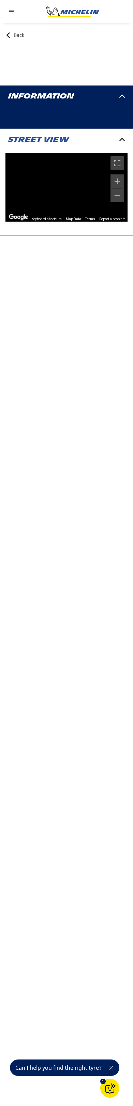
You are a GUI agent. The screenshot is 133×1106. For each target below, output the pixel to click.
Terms (90, 219)
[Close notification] (111, 1068)
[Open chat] (109, 1088)
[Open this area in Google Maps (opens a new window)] (18, 217)
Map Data (73, 219)
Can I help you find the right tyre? (58, 1067)
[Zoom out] (117, 195)
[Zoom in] (117, 181)
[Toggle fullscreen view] (117, 163)
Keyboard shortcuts (46, 219)
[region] (66, 187)
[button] (103, 1081)
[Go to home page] (72, 11)
